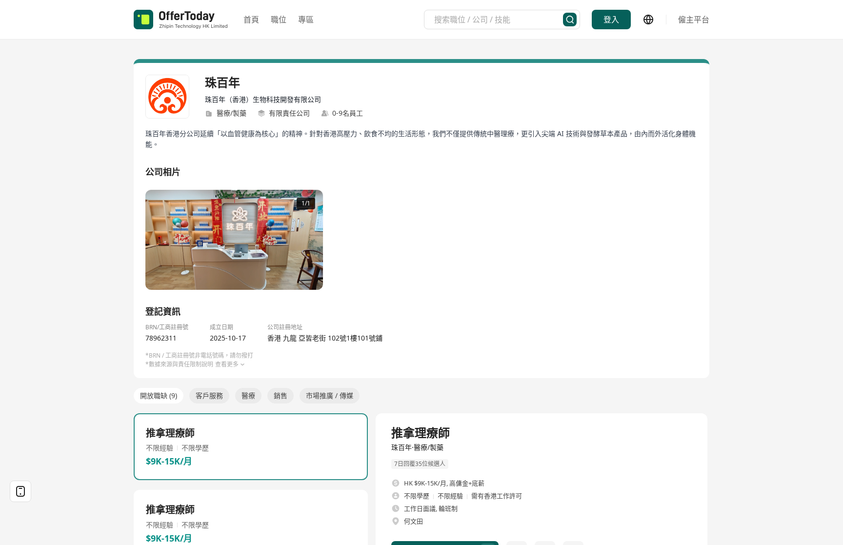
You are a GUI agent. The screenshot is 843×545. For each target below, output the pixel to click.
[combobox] (498, 19)
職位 (278, 19)
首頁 (251, 19)
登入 (611, 19)
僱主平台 (693, 19)
